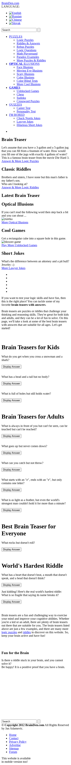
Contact (13, 738)
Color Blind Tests (27, 80)
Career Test (23, 108)
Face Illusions (25, 67)
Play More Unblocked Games (19, 245)
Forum (13, 751)
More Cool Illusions (29, 84)
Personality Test (26, 111)
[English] (15, 13)
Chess (20, 94)
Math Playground (27, 53)
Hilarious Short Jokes (29, 125)
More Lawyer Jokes (13, 268)
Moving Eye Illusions (29, 70)
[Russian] (15, 16)
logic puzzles (9, 632)
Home (12, 734)
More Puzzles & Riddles (31, 60)
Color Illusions (25, 77)
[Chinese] (15, 19)
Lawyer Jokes (25, 121)
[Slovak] (14, 23)
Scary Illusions (25, 74)
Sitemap (14, 748)
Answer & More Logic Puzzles (20, 161)
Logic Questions (26, 50)
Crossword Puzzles (28, 101)
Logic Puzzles (25, 40)
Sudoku (21, 97)
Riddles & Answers (28, 43)
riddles (27, 632)
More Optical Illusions (15, 222)
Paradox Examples (28, 57)
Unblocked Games (28, 91)
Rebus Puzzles (25, 46)
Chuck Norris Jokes (28, 118)
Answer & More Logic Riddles (20, 187)
